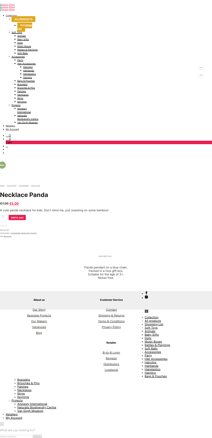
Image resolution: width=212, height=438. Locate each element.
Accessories (18, 56)
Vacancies (39, 327)
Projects (16, 105)
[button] (8, 135)
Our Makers (39, 321)
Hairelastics (29, 73)
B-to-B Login (111, 352)
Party (20, 60)
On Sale (34, 233)
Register (111, 358)
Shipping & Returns (111, 315)
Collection (11, 15)
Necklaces (23, 94)
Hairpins (27, 77)
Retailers (10, 125)
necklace (7, 236)
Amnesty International (32, 404)
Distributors (111, 364)
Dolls (20, 42)
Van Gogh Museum (27, 122)
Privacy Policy (111, 327)
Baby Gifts (23, 39)
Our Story (39, 309)
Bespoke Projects (39, 315)
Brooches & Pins (26, 87)
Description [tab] (105, 256)
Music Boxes (24, 46)
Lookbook (111, 370)
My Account (12, 129)
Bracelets (22, 84)
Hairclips (28, 67)
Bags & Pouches (26, 80)
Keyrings (22, 101)
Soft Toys (17, 32)
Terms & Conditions (111, 321)
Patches (21, 91)
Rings (20, 98)
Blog (39, 333)
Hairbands (28, 70)
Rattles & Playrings (27, 49)
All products (23, 19)
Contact (111, 309)
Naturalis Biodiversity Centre (36, 407)
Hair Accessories (26, 63)
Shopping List (24, 27)
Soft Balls (22, 53)
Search (37, 436)
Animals (21, 35)
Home (2, 185)
